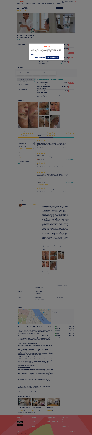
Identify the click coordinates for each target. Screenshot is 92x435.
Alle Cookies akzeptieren (52, 57)
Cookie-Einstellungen (40, 57)
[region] (46, 52)
